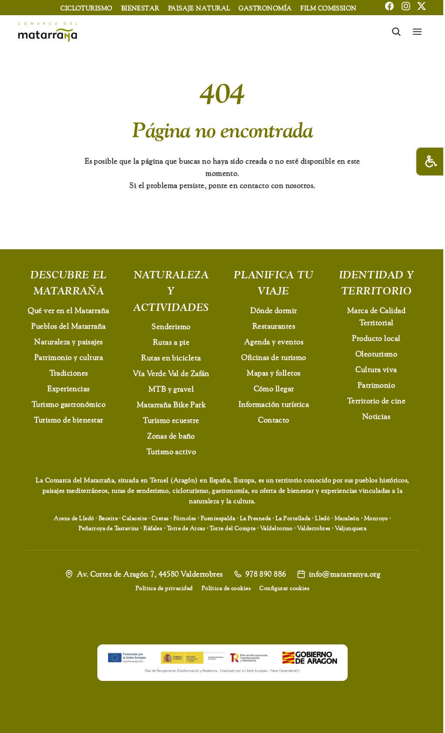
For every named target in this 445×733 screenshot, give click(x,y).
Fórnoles (184, 518)
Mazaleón (347, 518)
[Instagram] (406, 6)
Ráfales (152, 528)
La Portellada (293, 518)
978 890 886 (266, 573)
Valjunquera (350, 528)
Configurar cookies (284, 587)
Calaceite (134, 518)
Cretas (160, 518)
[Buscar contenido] (396, 31)
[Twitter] (421, 6)
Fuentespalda (218, 518)
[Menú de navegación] (417, 31)
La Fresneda (255, 518)
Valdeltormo (276, 528)
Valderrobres (313, 528)
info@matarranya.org (345, 573)
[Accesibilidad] (430, 161)
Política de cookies (226, 587)
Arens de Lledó (74, 518)
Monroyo (376, 518)
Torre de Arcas (186, 528)
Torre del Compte (232, 528)
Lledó (322, 518)
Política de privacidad (164, 587)
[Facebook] (389, 6)
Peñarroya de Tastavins (109, 528)
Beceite (108, 518)
